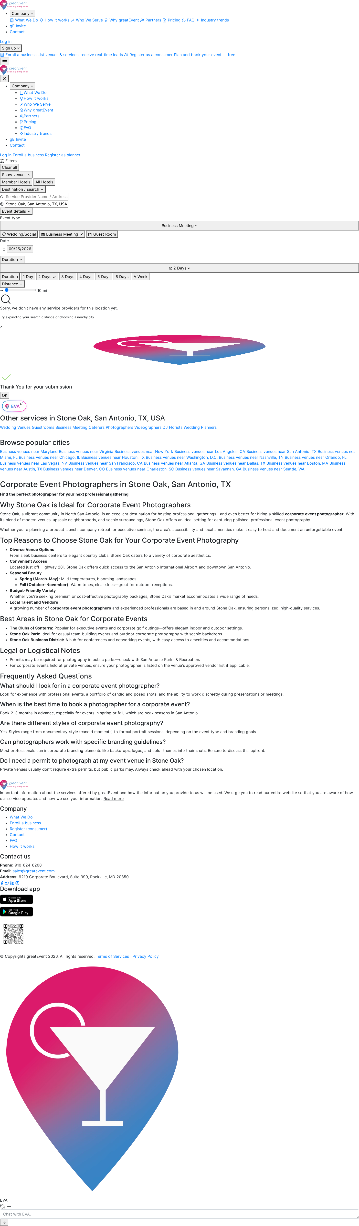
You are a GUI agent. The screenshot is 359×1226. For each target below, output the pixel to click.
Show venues (15, 174)
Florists (175, 427)
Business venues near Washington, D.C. (182, 457)
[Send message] (4, 1222)
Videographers (147, 427)
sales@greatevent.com (34, 870)
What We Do (21, 817)
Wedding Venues (15, 427)
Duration (10, 259)
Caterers (97, 427)
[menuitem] (24, 20)
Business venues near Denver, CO (74, 469)
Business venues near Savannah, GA (209, 469)
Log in (5, 41)
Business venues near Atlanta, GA (175, 463)
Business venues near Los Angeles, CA (210, 451)
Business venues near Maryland (29, 451)
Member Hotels (16, 181)
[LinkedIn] (12, 882)
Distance (10, 283)
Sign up (9, 48)
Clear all (9, 167)
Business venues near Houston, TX (113, 457)
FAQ (13, 840)
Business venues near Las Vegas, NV (34, 463)
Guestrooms (43, 427)
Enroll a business (28, 154)
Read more (114, 798)
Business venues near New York (144, 451)
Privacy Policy (146, 956)
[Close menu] (4, 78)
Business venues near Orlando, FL (316, 457)
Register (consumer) (28, 828)
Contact (17, 31)
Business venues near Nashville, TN (252, 457)
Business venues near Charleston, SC (140, 469)
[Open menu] (4, 61)
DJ (165, 427)
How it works (22, 846)
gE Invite (18, 25)
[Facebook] (2, 882)
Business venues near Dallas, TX (236, 463)
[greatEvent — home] (179, 5)
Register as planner (62, 154)
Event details (14, 211)
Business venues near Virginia (87, 451)
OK (4, 395)
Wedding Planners (200, 427)
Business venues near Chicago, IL (50, 457)
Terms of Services (112, 956)
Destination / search (21, 189)
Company (21, 13)
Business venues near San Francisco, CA (106, 463)
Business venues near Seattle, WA (274, 469)
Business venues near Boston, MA (297, 463)
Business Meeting (71, 427)
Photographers (119, 427)
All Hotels (44, 181)
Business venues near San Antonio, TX (282, 451)
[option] (19, 234)
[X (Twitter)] (7, 882)
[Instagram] (17, 882)
